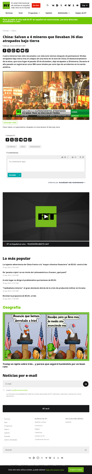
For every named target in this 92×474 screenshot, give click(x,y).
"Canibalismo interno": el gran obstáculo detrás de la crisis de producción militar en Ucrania (44, 288)
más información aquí (55, 469)
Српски (68, 465)
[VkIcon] (53, 5)
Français (59, 465)
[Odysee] (38, 458)
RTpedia (7, 436)
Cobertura (38, 432)
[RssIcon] (58, 458)
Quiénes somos (40, 422)
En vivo (36, 5)
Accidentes (11, 146)
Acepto (17, 390)
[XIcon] (61, 5)
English (50, 465)
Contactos (39, 425)
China (23, 146)
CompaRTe (14, 465)
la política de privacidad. (20, 390)
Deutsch (41, 465)
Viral (20, 13)
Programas (33, 13)
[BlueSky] (69, 5)
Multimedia (63, 13)
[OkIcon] (73, 5)
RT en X (46, 408)
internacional (35, 146)
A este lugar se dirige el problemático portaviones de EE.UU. (29, 280)
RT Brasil (24, 465)
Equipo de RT (81, 13)
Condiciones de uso (42, 439)
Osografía (12, 307)
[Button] (47, 5)
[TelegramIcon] (65, 5)
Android (68, 422)
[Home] (6, 5)
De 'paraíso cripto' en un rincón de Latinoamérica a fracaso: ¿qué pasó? (34, 272)
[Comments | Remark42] (46, 170)
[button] (46, 95)
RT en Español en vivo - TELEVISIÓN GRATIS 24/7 (27, 244)
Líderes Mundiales (10, 440)
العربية (33, 465)
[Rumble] (57, 5)
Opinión (49, 13)
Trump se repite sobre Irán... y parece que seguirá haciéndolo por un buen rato (44, 365)
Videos (6, 429)
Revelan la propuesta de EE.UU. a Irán (19, 296)
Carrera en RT (40, 436)
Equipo (37, 429)
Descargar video (10, 122)
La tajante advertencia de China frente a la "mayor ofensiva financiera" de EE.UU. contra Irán (45, 264)
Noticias (9, 13)
